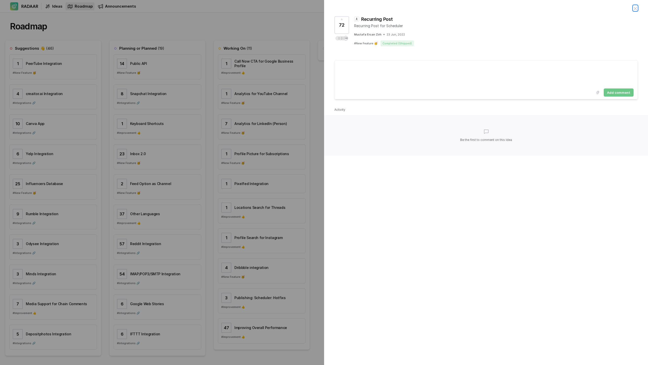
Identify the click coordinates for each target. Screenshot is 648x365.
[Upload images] (598, 92)
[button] (341, 38)
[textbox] (486, 73)
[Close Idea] (635, 8)
